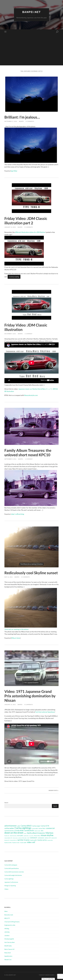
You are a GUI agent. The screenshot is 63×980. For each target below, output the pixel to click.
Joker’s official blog (17, 514)
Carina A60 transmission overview (14, 872)
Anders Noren (49, 975)
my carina (31, 835)
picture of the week (22, 837)
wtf (33, 842)
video (29, 842)
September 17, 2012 (10, 121)
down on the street (13, 833)
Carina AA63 (26, 826)
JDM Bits (7, 932)
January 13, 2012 (10, 227)
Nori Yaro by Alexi (9, 942)
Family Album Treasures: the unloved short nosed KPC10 (27, 452)
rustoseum (33, 838)
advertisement (10, 826)
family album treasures (36, 833)
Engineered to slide (9, 925)
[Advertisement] (31, 53)
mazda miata (26, 835)
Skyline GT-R (7, 840)
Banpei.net (31, 12)
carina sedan (9, 828)
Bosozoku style (8, 915)
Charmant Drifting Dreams (12, 921)
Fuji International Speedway (45, 712)
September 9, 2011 (10, 459)
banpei (21, 121)
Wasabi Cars (7, 959)
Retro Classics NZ (9, 949)
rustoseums (41, 838)
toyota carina (42, 840)
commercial (50, 828)
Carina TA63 (41, 828)
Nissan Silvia (37, 835)
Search (6, 802)
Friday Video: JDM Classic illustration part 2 (25, 220)
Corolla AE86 (19, 830)
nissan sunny (15, 837)
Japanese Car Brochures (11, 882)
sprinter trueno (23, 840)
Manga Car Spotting (10, 885)
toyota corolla (8, 842)
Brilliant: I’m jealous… (22, 117)
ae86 (18, 826)
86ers (6, 911)
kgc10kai (14, 171)
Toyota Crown (15, 842)
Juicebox (6, 935)
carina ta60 (35, 828)
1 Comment (28, 333)
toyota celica (50, 840)
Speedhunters (8, 956)
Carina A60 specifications (11, 868)
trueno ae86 (23, 842)
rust (28, 838)
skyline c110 (48, 838)
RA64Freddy (8, 946)
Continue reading (14, 277)
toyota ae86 (33, 840)
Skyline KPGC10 (13, 840)
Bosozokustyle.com (31, 395)
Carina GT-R (45, 826)
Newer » (54, 790)
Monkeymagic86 (9, 939)
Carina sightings (23, 828)
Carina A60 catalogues (10, 865)
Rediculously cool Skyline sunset (31, 573)
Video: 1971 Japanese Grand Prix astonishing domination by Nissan (30, 696)
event (25, 833)
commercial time (9, 830)
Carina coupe (36, 826)
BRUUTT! (7, 918)
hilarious (49, 833)
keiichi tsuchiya (13, 835)
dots (42, 830)
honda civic (6, 835)
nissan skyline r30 (8, 838)
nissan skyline (47, 835)
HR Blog (6, 928)
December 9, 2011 (10, 333)
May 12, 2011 (8, 577)
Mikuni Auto (15, 638)
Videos (6, 889)
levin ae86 (20, 835)
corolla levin (29, 830)
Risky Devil (7, 952)
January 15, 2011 (10, 704)
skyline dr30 (54, 838)
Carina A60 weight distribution (13, 875)
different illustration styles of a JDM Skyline (30, 232)
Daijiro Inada (37, 830)
